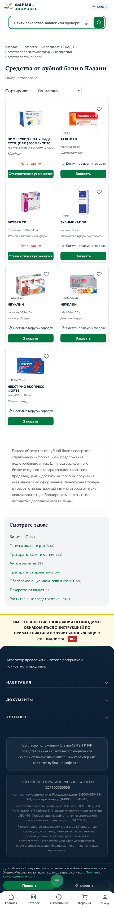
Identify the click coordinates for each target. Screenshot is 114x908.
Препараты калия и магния (32, 554)
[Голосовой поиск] (86, 22)
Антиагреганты (23, 563)
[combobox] (57, 22)
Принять (29, 885)
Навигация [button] (19, 682)
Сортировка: (17, 90)
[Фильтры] (57, 880)
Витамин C (19, 536)
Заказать (83, 173)
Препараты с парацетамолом (34, 572)
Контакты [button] (17, 717)
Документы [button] (19, 700)
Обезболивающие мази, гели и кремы (42, 580)
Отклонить (84, 885)
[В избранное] (99, 109)
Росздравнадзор (64, 794)
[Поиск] (99, 22)
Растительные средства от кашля (38, 598)
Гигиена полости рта (27, 545)
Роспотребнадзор (45, 799)
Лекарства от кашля (27, 589)
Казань (102, 6)
